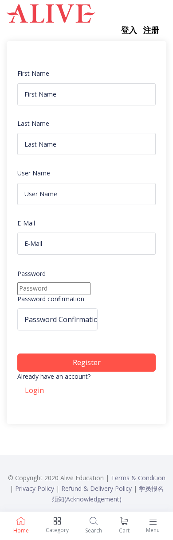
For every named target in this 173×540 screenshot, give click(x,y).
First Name (33, 73)
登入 (129, 29)
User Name (33, 173)
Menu (153, 530)
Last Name (33, 123)
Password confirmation (50, 299)
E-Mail (26, 223)
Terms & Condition (138, 478)
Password (31, 273)
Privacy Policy (34, 488)
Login (34, 390)
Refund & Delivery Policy (96, 488)
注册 (151, 29)
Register (87, 362)
